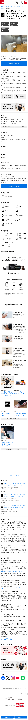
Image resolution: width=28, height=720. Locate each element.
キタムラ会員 (21, 1)
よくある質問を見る (6, 639)
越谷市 (2, 8)
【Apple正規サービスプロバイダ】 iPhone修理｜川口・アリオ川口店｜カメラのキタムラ (15, 484)
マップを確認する (7, 126)
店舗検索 (16, 1)
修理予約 (20, 717)
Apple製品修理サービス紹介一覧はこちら (14, 418)
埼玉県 (21, 6)
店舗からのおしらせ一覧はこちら (14, 449)
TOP (2, 6)
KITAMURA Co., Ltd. (11, 709)
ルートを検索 (20, 126)
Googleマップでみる (14, 475)
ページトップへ (23, 693)
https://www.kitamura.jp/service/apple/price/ (11, 571)
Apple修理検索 (14, 6)
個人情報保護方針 (8, 698)
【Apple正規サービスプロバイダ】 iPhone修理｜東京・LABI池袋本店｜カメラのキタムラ (15, 506)
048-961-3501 (4, 149)
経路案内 (7, 717)
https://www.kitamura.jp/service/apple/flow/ (11, 588)
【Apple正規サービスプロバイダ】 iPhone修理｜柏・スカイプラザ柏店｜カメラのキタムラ (15, 495)
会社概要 (8, 700)
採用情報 (14, 700)
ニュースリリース (19, 698)
